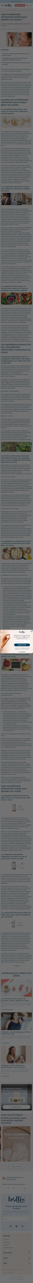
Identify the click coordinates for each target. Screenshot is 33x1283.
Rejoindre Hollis (22, 645)
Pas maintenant (22, 651)
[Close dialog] (32, 631)
